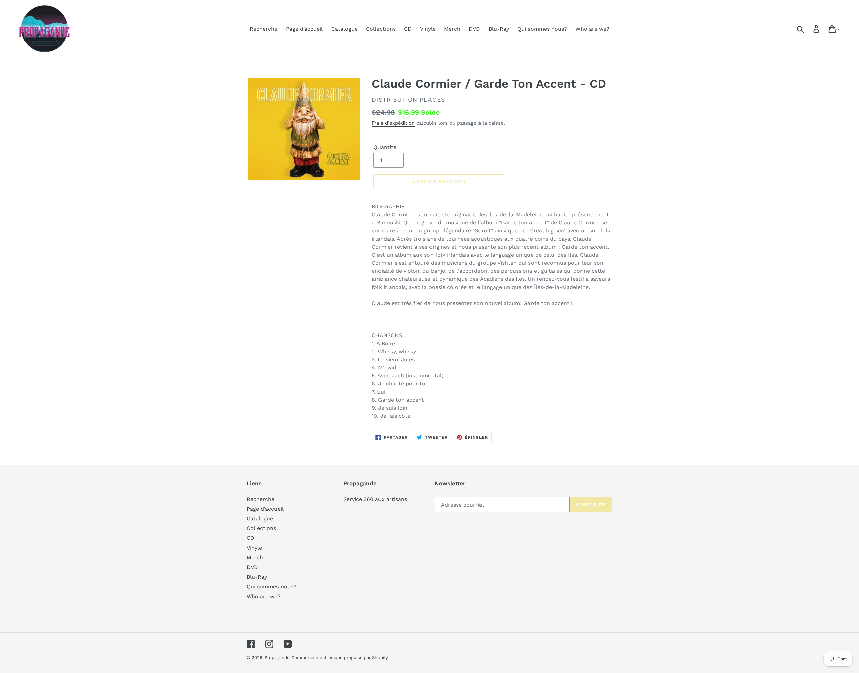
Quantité (384, 147)
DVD (252, 567)
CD (250, 538)
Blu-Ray (257, 577)
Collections (261, 528)
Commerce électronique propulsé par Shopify (339, 657)
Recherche (260, 499)
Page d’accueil (265, 509)
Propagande (277, 657)
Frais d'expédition (393, 123)
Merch (255, 557)
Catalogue (260, 518)
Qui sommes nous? (271, 586)
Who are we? (264, 596)
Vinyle (254, 548)
